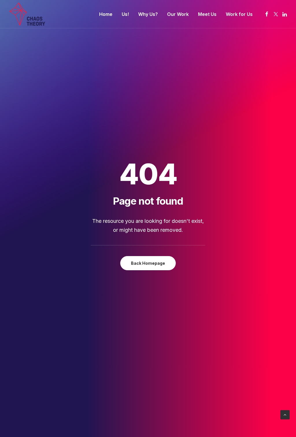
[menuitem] (105, 14)
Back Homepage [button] (148, 263)
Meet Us (207, 14)
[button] (266, 14)
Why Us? (148, 14)
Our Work (178, 14)
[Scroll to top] (285, 414)
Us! (125, 14)
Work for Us (239, 14)
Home (105, 14)
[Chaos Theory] (27, 14)
